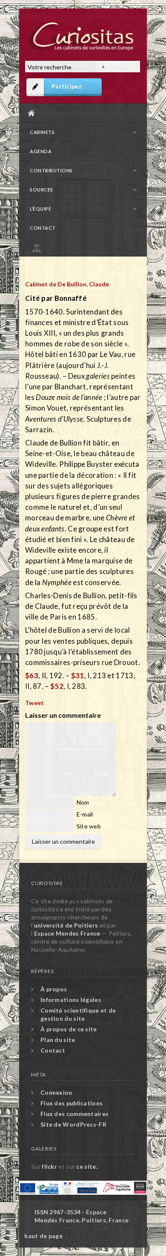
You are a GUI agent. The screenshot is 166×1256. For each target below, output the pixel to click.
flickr (49, 1166)
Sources (41, 189)
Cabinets (42, 132)
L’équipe (40, 208)
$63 (31, 675)
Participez (67, 86)
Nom (83, 802)
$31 (77, 675)
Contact (43, 228)
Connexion (56, 1092)
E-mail (85, 814)
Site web (89, 826)
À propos (53, 989)
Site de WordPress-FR (73, 1124)
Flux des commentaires (74, 1113)
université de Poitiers (66, 925)
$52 (56, 686)
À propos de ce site (68, 1029)
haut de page (43, 1235)
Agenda (41, 151)
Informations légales (70, 999)
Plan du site (85, 247)
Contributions (51, 170)
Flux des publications (71, 1103)
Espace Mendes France (67, 933)
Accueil (81, 113)
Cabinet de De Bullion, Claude (67, 284)
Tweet (34, 702)
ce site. (86, 1166)
